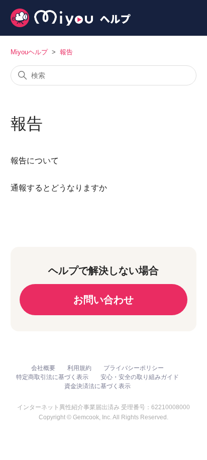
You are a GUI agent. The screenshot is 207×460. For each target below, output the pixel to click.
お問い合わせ (103, 299)
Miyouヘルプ (29, 52)
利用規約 (79, 368)
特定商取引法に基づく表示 (52, 377)
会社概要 (43, 368)
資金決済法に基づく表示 (97, 386)
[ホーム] (71, 18)
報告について (35, 160)
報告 (66, 52)
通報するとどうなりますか (59, 187)
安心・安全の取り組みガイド (139, 377)
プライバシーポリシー (134, 368)
